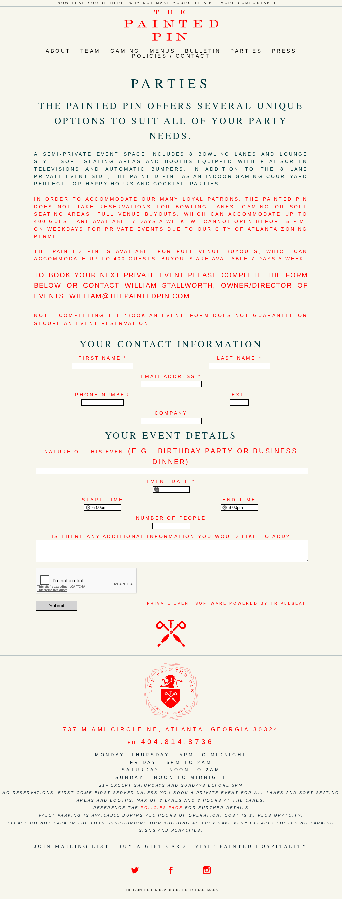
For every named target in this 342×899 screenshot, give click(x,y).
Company (171, 413)
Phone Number (102, 394)
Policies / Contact (171, 56)
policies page (162, 808)
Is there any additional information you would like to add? (171, 536)
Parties (246, 51)
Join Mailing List (72, 846)
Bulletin (203, 51)
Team (90, 51)
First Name (102, 358)
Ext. (239, 394)
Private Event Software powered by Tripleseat (226, 603)
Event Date (171, 481)
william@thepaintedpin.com (129, 296)
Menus (163, 51)
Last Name (239, 358)
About (58, 51)
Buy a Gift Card (152, 846)
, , (171, 729)
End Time (239, 499)
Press (284, 51)
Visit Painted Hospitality (251, 846)
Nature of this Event (171, 456)
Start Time (103, 499)
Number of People (171, 518)
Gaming (125, 51)
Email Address (171, 376)
